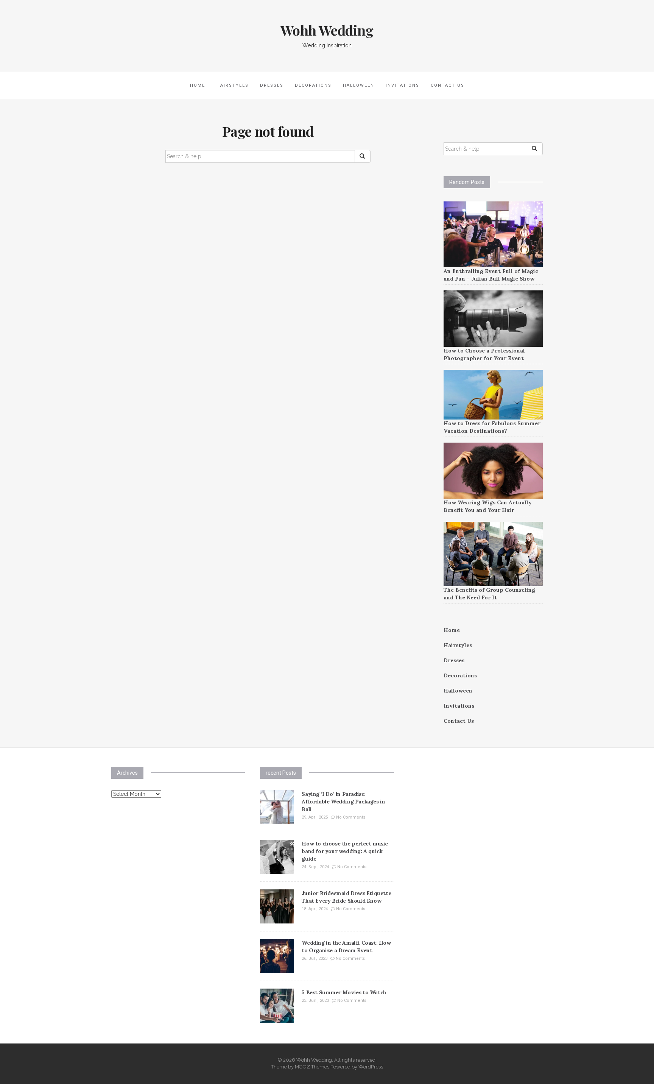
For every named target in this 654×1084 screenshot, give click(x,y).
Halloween (358, 85)
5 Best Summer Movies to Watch (344, 992)
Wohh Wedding (326, 30)
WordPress (370, 1067)
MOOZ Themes (312, 1067)
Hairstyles (232, 85)
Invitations (402, 85)
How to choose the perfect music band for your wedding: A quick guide (345, 851)
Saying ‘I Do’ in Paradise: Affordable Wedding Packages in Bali (343, 802)
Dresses (271, 85)
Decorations (313, 85)
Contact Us (447, 85)
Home (197, 85)
